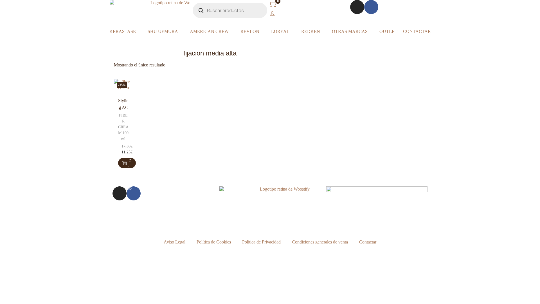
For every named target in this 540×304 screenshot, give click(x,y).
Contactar (367, 242)
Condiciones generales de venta (320, 242)
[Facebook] (371, 7)
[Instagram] (357, 7)
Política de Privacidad (261, 242)
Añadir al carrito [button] (130, 163)
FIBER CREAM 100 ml (123, 127)
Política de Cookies (214, 242)
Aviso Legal (174, 242)
